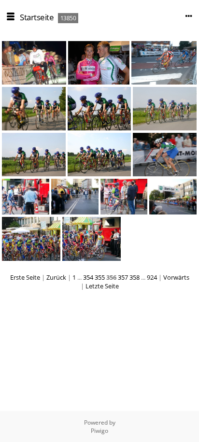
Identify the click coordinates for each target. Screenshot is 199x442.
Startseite (37, 17)
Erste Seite (25, 277)
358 (134, 277)
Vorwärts (176, 277)
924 (152, 277)
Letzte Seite (102, 286)
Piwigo (99, 431)
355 (100, 277)
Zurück (56, 277)
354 (88, 277)
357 (123, 277)
